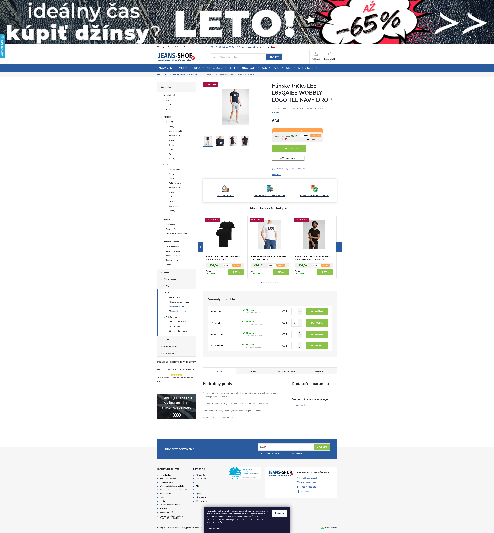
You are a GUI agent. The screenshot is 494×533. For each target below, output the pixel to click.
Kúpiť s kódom (310, 139)
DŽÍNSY (166, 219)
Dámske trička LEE (176, 326)
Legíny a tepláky (175, 169)
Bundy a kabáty (175, 136)
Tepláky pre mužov (173, 255)
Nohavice (172, 178)
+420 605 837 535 (308, 482)
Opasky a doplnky (170, 346)
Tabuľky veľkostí (166, 512)
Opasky (199, 494)
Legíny (168, 265)
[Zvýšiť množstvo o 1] (300, 309)
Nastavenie (214, 528)
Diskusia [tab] (253, 371)
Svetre (171, 145)
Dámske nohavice (173, 251)
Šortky (166, 285)
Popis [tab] (219, 371)
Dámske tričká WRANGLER (180, 321)
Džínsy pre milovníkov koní (176, 234)
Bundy (166, 272)
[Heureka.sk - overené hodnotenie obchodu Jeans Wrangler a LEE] (245, 473)
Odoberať (322, 447)
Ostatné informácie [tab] (286, 371)
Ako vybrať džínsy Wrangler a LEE (173, 490)
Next (339, 247)
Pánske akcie (201, 497)
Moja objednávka (163, 47)
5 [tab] (271, 282)
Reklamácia (164, 508)
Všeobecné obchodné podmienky (173, 486)
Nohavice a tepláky (176, 131)
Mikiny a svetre (169, 279)
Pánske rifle (170, 224)
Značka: (276, 175)
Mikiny (171, 140)
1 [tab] (261, 282)
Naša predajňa (165, 493)
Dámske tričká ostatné (178, 331)
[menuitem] (167, 68)
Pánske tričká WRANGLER (179, 302)
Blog (162, 497)
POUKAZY (170, 109)
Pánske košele (201, 490)
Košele (171, 154)
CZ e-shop (265, 47)
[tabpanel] (225, 247)
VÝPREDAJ (170, 100)
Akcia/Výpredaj (169, 95)
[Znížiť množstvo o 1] (300, 313)
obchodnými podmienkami (291, 453)
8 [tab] (278, 282)
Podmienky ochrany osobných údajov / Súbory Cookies (172, 517)
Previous (200, 247)
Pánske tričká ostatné (177, 311)
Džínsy (171, 126)
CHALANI (170, 122)
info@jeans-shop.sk (309, 478)
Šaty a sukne (174, 206)
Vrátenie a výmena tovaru (170, 505)
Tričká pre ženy (172, 317)
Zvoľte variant (291, 148)
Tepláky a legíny (175, 183)
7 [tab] (275, 282)
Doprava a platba (166, 482)
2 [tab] (264, 282)
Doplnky (172, 159)
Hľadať (274, 57)
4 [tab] (268, 282)
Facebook (305, 491)
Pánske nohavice (172, 246)
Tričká (171, 149)
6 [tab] (273, 282)
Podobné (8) (319, 371)
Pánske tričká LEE (176, 306)
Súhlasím (279, 513)
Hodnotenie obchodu (182, 47)
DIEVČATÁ (170, 165)
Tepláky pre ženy (172, 260)
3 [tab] (266, 282)
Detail (236, 272)
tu (222, 522)
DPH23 (315, 135)
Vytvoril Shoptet (331, 528)
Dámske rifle (171, 229)
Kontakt (163, 501)
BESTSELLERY (172, 105)
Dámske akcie (201, 501)
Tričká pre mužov (173, 297)
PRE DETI (167, 117)
